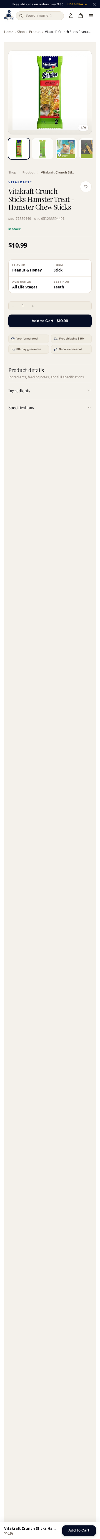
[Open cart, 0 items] (80, 16)
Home (8, 32)
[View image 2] (42, 148)
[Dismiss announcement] (94, 4)
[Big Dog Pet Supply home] (9, 15)
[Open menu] (91, 16)
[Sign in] (70, 16)
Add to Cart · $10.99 (50, 320)
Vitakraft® (20, 182)
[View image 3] (66, 148)
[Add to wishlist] (86, 187)
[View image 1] (18, 148)
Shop (21, 32)
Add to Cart (78, 1530)
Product (35, 32)
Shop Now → (78, 4)
